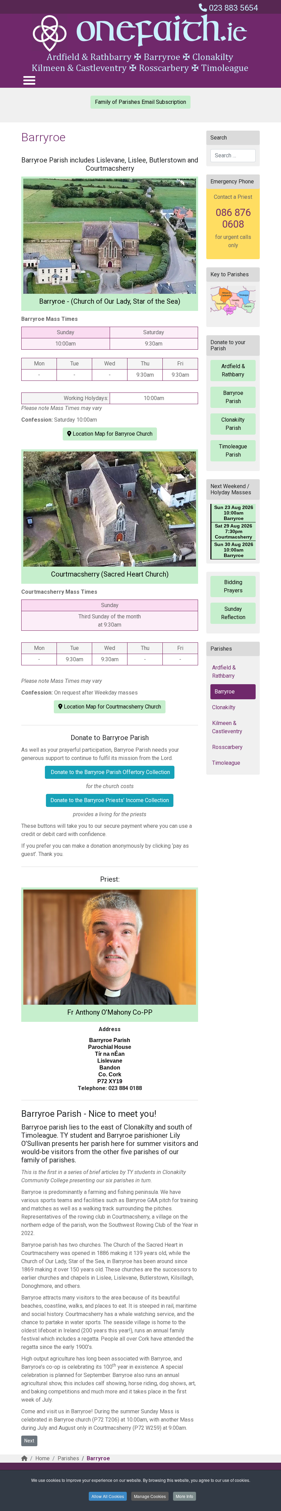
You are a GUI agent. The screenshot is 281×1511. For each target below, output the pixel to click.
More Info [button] (184, 1496)
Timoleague (226, 763)
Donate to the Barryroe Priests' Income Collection (109, 800)
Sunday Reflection (233, 613)
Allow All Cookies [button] (107, 1496)
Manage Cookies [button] (150, 1496)
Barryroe (225, 691)
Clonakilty (223, 707)
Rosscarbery (227, 747)
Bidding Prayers (233, 586)
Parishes (68, 1458)
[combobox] (233, 155)
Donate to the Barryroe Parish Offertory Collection (109, 772)
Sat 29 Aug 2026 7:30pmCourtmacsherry (233, 531)
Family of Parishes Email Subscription (140, 102)
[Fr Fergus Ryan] (109, 947)
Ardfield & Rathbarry (233, 370)
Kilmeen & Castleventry (227, 727)
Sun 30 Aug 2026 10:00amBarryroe (233, 550)
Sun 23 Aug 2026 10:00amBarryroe (233, 513)
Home (42, 1458)
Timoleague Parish (233, 450)
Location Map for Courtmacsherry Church (111, 706)
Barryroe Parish (233, 397)
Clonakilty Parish (233, 423)
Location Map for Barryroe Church (111, 434)
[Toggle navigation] (29, 80)
